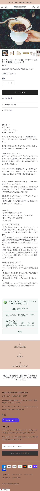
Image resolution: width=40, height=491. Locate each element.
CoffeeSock (11, 73)
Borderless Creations (13, 483)
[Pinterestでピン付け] (11, 98)
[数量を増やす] (12, 83)
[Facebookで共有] (9, 98)
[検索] (7, 6)
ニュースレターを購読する (20, 453)
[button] (5, 490)
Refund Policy (6, 477)
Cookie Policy (16, 477)
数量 (3, 79)
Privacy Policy (28, 475)
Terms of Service (17, 475)
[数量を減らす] (4, 83)
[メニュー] (2, 6)
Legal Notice (5, 475)
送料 (7, 69)
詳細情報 (20, 331)
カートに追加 (20, 92)
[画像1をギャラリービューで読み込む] (20, 29)
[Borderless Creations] (20, 7)
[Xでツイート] (6, 98)
